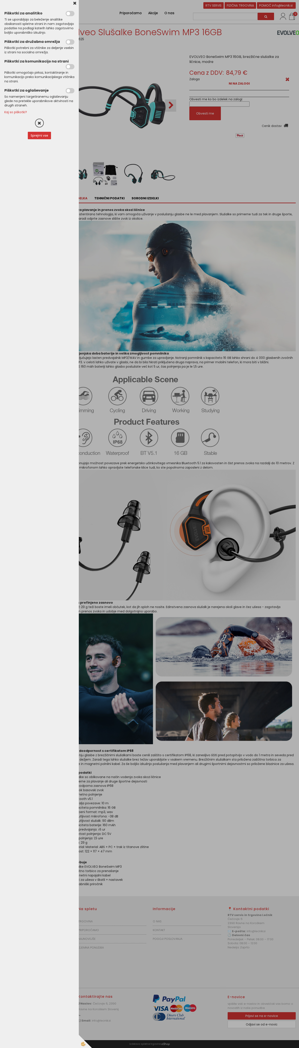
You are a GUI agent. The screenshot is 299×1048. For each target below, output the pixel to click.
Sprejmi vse (39, 135)
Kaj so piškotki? (15, 112)
